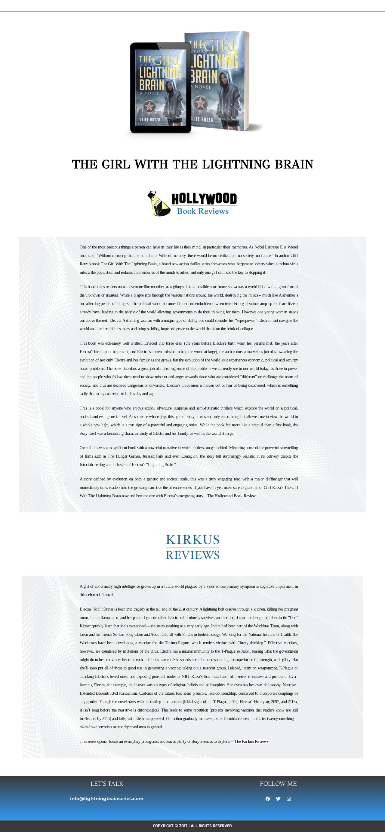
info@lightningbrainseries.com (106, 798)
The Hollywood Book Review (231, 496)
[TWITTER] (278, 798)
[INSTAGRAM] (288, 798)
